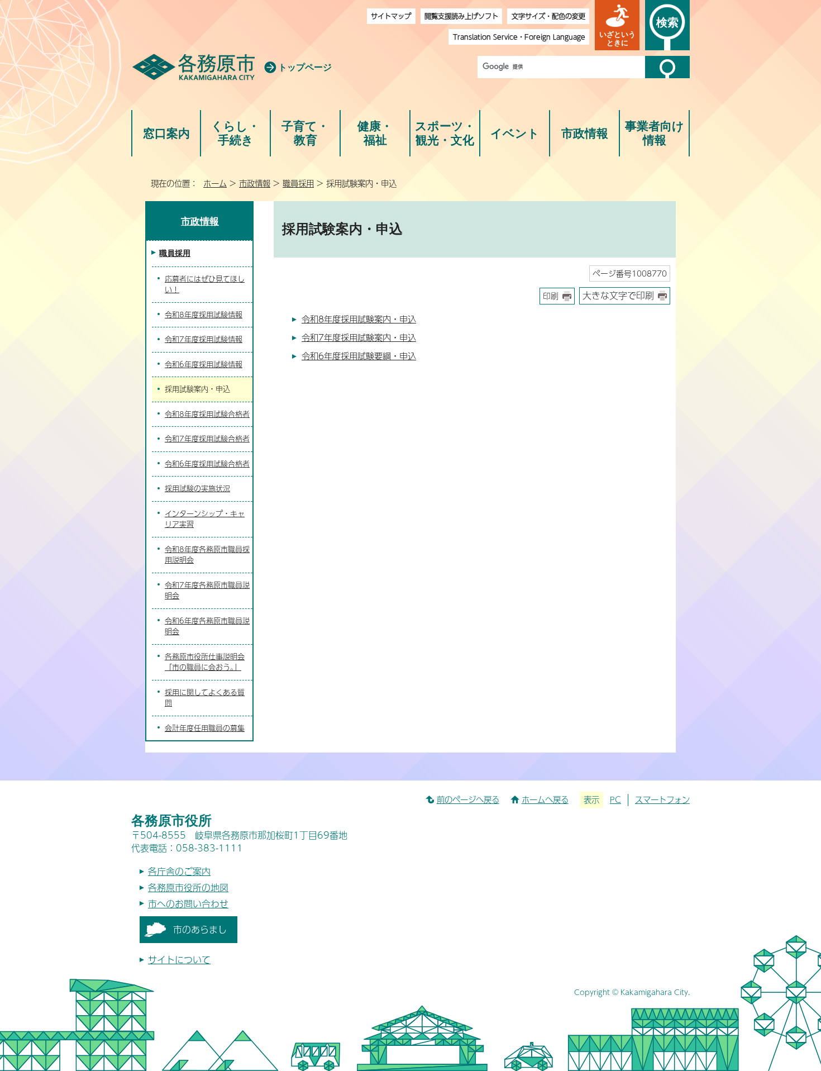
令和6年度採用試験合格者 (207, 463)
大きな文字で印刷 (618, 295)
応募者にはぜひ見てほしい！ (205, 284)
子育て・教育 (305, 133)
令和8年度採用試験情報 (203, 314)
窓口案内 (166, 133)
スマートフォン (662, 799)
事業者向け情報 (654, 133)
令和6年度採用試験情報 (203, 364)
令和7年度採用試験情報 (203, 339)
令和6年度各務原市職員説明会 (207, 626)
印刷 (551, 296)
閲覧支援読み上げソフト (461, 16)
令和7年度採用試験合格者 (207, 438)
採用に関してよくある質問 (205, 698)
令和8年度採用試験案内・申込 (359, 318)
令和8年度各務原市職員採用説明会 (207, 555)
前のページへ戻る (468, 799)
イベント (515, 133)
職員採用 (298, 183)
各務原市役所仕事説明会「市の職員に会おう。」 (205, 662)
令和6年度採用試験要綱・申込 (359, 355)
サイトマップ (391, 16)
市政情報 (584, 133)
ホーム (215, 183)
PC (615, 799)
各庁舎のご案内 (179, 871)
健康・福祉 (375, 133)
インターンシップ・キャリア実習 (205, 519)
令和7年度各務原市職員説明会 (207, 590)
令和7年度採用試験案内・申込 (359, 337)
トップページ (305, 67)
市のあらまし (200, 929)
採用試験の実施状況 (197, 488)
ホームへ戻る (545, 799)
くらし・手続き (235, 133)
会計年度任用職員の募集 (205, 728)
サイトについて (179, 960)
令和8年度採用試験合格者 (207, 414)
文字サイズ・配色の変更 (548, 16)
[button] (617, 25)
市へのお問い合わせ (188, 904)
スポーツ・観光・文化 (445, 133)
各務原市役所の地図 (188, 887)
